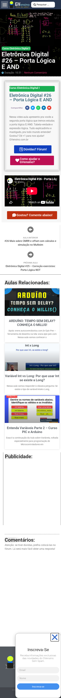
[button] (4, 4)
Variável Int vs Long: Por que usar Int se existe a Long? (32, 378)
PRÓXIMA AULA (30, 263)
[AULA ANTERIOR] (30, 229)
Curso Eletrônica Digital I (16, 48)
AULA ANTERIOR (30, 237)
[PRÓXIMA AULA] (30, 254)
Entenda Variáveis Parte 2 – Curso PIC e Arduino (32, 430)
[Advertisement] (30, 493)
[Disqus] (32, 597)
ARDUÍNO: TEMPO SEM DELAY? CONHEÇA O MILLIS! (32, 323)
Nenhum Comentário (35, 72)
